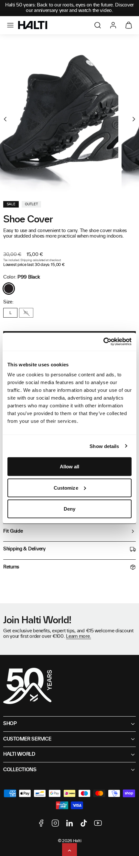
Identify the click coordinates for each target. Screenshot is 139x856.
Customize (66, 487)
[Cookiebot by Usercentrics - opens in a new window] (103, 342)
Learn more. (78, 636)
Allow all (70, 466)
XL (26, 313)
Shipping (26, 260)
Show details (104, 446)
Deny (69, 509)
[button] (10, 25)
